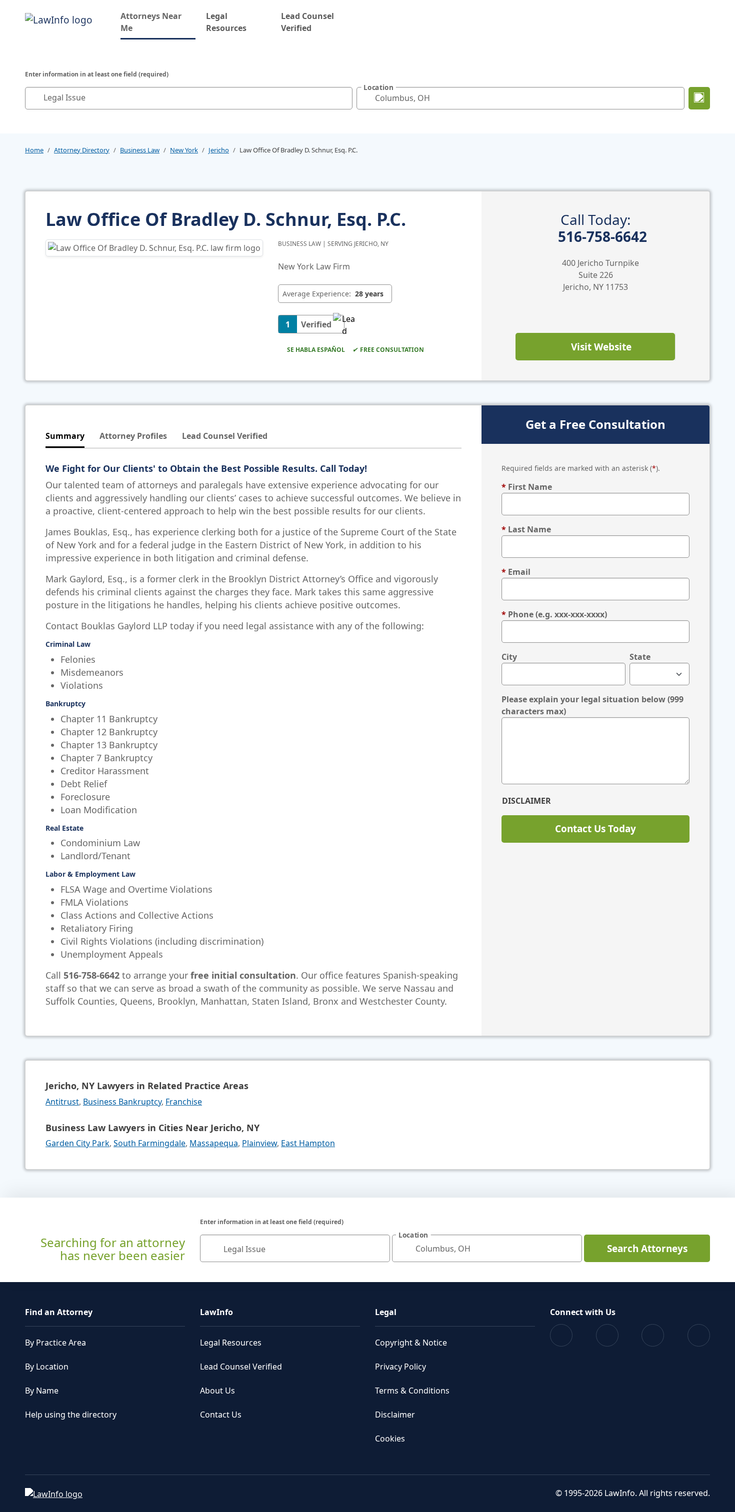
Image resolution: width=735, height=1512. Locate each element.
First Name (527, 486)
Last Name (526, 529)
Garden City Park (78, 1143)
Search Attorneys (647, 1248)
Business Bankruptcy (122, 1101)
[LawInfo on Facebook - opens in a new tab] (561, 1335)
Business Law (140, 149)
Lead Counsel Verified (307, 21)
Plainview (259, 1143)
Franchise (184, 1101)
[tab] (65, 436)
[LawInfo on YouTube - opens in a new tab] (653, 1335)
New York (184, 149)
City (509, 656)
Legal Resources (226, 21)
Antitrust (62, 1101)
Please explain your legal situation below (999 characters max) (593, 705)
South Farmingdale (150, 1143)
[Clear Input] (342, 98)
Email (516, 571)
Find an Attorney (58, 1312)
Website (601, 346)
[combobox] (188, 98)
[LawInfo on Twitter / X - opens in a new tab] (607, 1335)
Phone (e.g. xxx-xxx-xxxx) (554, 614)
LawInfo (216, 1312)
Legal (385, 1312)
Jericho (218, 149)
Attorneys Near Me (158, 21)
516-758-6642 (602, 228)
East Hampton (308, 1143)
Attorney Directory (82, 149)
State (640, 656)
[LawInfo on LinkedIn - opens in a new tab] (699, 1335)
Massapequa (214, 1143)
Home (34, 149)
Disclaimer (526, 800)
